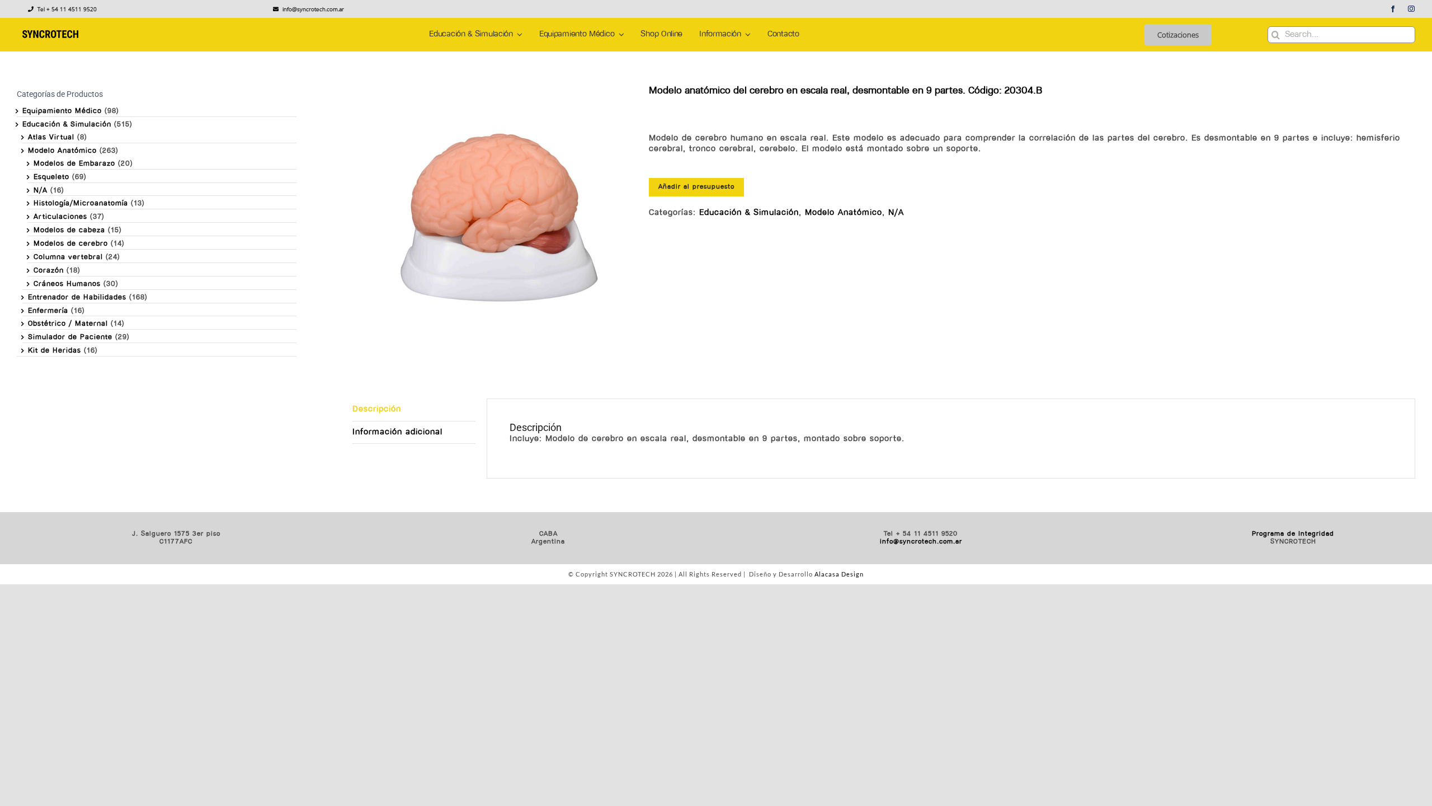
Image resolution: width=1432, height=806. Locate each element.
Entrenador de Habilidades (77, 297)
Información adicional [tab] (397, 432)
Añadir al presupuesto (696, 187)
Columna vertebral (68, 257)
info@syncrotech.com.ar (921, 541)
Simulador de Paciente (70, 337)
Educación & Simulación (749, 213)
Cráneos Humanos (67, 284)
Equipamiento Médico (62, 111)
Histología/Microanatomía (81, 203)
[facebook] (1393, 9)
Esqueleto (51, 177)
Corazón (49, 270)
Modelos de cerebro (71, 243)
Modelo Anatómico (843, 213)
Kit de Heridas (54, 350)
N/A (896, 213)
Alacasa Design (839, 574)
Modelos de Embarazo (74, 163)
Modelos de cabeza (69, 230)
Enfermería (48, 311)
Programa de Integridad (1293, 534)
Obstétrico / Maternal (68, 323)
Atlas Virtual (51, 137)
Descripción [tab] (376, 409)
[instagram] (1411, 9)
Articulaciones (60, 217)
